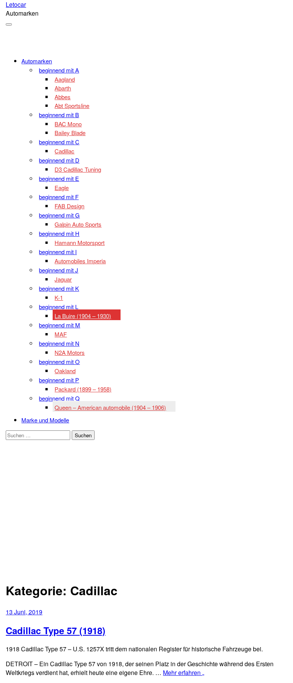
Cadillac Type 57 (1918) (55, 630)
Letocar (16, 4)
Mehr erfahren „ (183, 672)
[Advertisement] (146, 520)
